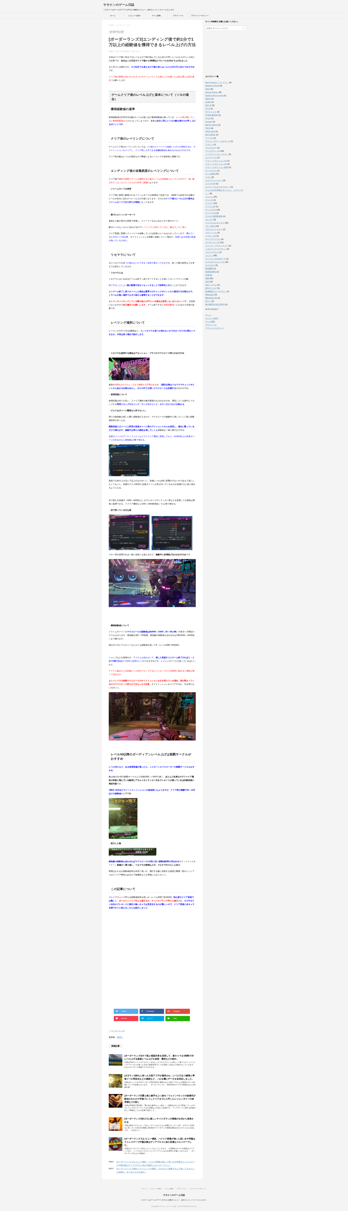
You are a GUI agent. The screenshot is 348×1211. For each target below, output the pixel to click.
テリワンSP (210, 206)
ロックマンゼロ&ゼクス (215, 259)
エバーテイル (211, 157)
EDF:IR (208, 105)
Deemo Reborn (211, 92)
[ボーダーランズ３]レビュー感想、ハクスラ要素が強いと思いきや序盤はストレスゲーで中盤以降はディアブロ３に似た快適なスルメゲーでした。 (159, 1142)
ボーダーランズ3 (118, 1031)
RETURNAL (210, 135)
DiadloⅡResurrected (214, 95)
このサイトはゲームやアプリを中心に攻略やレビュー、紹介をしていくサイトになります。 (174, 1200)
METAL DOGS (211, 125)
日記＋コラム (211, 285)
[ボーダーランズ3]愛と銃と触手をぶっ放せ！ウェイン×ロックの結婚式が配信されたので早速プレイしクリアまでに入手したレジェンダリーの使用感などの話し (160, 1098)
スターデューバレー (213, 180)
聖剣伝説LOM (211, 298)
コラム (208, 177)
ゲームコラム (211, 170)
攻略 (207, 278)
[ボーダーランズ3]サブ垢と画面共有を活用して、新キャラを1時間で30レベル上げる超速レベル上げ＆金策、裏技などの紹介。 (159, 1057)
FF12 (207, 108)
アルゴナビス (211, 148)
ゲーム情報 (156, 16)
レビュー (209, 255)
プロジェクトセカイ (213, 229)
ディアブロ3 (210, 210)
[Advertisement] (129, 941)
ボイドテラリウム (212, 239)
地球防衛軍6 (210, 272)
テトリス (209, 200)
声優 (207, 275)
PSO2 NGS (210, 131)
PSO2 (207, 128)
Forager (208, 122)
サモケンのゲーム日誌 (118, 4)
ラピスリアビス (212, 252)
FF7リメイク (210, 112)
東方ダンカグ (211, 288)
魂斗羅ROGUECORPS (215, 304)
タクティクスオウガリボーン (217, 187)
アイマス (209, 138)
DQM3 (208, 102)
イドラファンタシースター (216, 154)
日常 (207, 281)
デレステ (209, 219)
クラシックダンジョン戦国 (216, 167)
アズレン (209, 144)
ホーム (112, 16)
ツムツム (209, 197)
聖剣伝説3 (209, 295)
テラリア (209, 203)
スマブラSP (210, 184)
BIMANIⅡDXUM (212, 86)
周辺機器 (209, 268)
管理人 (120, 1037)
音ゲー (208, 301)
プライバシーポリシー (200, 16)
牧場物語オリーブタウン (215, 291)
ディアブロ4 (210, 213)
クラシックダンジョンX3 (216, 164)
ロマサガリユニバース (214, 262)
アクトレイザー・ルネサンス (217, 141)
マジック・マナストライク (216, 246)
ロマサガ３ (210, 265)
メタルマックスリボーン (215, 249)
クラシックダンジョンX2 (216, 161)
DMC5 (208, 99)
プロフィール (178, 16)
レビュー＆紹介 (134, 16)
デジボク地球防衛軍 (213, 216)
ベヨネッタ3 (210, 236)
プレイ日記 (210, 226)
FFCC (207, 118)
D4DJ (207, 89)
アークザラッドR (212, 151)
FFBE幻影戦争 (211, 115)
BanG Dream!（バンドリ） (217, 82)
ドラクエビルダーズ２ (214, 223)
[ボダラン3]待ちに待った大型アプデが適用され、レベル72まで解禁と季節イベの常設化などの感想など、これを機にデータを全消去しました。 (159, 1077)
